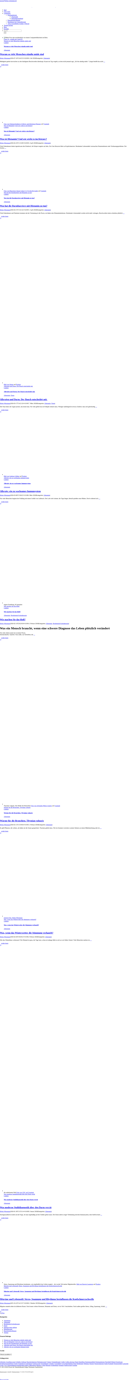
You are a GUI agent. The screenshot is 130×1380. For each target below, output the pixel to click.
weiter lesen (4, 65)
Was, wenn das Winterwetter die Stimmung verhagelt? (20, 919)
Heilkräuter (80, 1363)
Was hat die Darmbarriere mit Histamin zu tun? (18, 192)
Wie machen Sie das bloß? (12, 606)
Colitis (63, 1362)
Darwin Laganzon (87, 1284)
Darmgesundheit (90, 1362)
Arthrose (23, 1362)
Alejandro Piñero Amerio (44, 806)
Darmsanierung (100, 1362)
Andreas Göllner (14, 476)
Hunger (91, 1363)
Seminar (61, 1365)
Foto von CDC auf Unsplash (25, 1192)
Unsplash (46, 124)
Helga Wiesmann (5, 58)
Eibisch (113, 1362)
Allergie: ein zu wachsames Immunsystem (16, 478)
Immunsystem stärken (10, 1327)
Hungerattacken (99, 1363)
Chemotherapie (56, 1362)
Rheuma (48, 1365)
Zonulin (74, 1365)
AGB (9, 1372)
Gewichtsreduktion (67, 1363)
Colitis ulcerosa (69, 1362)
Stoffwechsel (68, 1365)
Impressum (3, 1372)
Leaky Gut (3, 1365)
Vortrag (6, 1332)
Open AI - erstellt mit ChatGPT (13, 39)
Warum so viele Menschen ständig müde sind (17, 41)
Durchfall (108, 1362)
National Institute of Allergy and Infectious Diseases (25, 124)
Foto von (7, 124)
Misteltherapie (8, 1329)
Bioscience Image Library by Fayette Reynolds (24, 191)
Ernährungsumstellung (7, 1363)
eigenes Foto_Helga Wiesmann (13, 918)
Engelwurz (119, 1362)
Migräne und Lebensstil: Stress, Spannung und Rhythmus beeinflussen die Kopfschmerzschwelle (33, 1286)
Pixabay (18, 384)
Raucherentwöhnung (10, 1331)
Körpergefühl (118, 1363)
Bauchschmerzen (32, 1362)
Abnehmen (7, 1320)
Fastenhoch (21, 1363)
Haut (74, 1363)
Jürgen (11, 384)
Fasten (16, 1363)
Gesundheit (57, 1363)
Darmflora (82, 1362)
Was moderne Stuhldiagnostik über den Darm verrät (19, 1194)
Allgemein (7, 50)
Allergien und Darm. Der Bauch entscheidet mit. (18, 386)
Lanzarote (125, 1363)
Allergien (3, 1362)
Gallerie (6, 43)
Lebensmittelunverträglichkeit (16, 1365)
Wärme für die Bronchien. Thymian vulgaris (17, 807)
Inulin (106, 1363)
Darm (12, 395)
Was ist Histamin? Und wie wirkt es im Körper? (18, 125)
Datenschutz (15, 1372)
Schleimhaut (54, 1365)
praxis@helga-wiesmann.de (8, 1)
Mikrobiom (32, 1365)
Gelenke (51, 1363)
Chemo (49, 1362)
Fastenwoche (36, 1363)
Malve (27, 1365)
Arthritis (18, 1362)
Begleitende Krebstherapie (19, 615)
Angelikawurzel (11, 1362)
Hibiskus (86, 1363)
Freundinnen (44, 1363)
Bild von (6, 384)
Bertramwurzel (41, 1362)
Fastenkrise (28, 1363)
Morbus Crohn (40, 1365)
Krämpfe (111, 1363)
